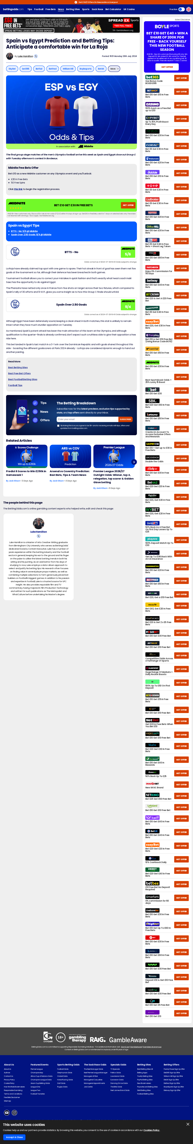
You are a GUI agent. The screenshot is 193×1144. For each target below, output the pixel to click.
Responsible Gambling (13, 1090)
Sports (85, 9)
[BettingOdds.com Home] (13, 9)
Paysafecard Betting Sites (147, 1087)
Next (134, 462)
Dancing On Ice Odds (119, 1083)
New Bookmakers (144, 1083)
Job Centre (88, 1087)
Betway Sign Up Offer (172, 1090)
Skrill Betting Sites (144, 1090)
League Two (35, 1090)
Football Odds (63, 1069)
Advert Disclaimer (182, 19)
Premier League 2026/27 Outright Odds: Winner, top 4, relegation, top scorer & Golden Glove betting (113, 476)
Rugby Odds (62, 1087)
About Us (7, 1069)
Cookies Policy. (151, 1130)
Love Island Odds (117, 1076)
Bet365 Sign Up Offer (172, 1072)
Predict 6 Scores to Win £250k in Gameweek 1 (26, 473)
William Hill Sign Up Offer (173, 1076)
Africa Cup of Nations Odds (42, 1076)
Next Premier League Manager (95, 1072)
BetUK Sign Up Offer (171, 1079)
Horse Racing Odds (65, 1079)
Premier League (37, 1069)
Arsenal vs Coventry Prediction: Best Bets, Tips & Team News (70, 473)
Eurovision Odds (116, 1079)
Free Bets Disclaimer (12, 1097)
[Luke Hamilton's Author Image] (38, 523)
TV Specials (115, 1069)
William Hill (68, 68)
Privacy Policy (9, 1079)
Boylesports (86, 68)
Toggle (181, 9)
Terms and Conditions (13, 1094)
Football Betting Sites (145, 1094)
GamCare (125, 1047)
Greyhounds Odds (64, 1072)
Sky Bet (12, 68)
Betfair (39, 68)
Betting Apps (142, 1072)
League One (35, 1087)
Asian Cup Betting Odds (40, 1083)
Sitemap (7, 1101)
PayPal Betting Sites (144, 1079)
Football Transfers (38, 1094)
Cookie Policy (9, 1083)
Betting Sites (73, 9)
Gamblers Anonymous (152, 1047)
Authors (7, 1072)
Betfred (52, 68)
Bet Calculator (113, 9)
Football (38, 9)
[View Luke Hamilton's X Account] (36, 56)
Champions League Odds (41, 1079)
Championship (37, 1072)
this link (18, 189)
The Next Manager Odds (93, 1069)
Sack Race (97, 9)
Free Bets (50, 9)
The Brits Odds (116, 1087)
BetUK (101, 68)
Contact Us (8, 1076)
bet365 (25, 68)
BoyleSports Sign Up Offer (174, 1087)
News (61, 9)
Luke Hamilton (25, 56)
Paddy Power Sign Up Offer (174, 1069)
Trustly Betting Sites (144, 1076)
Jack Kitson (14, 480)
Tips (29, 9)
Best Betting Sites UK (145, 1069)
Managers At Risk (91, 1076)
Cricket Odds (62, 1076)
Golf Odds (61, 1083)
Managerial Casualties (93, 1079)
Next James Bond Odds (119, 1090)
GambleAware (136, 1047)
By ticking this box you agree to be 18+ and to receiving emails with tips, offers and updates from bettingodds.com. (94, 426)
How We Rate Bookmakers (14, 1087)
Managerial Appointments (94, 1083)
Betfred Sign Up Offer (172, 1083)
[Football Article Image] (26, 456)
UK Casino (129, 9)
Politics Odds (115, 1072)
